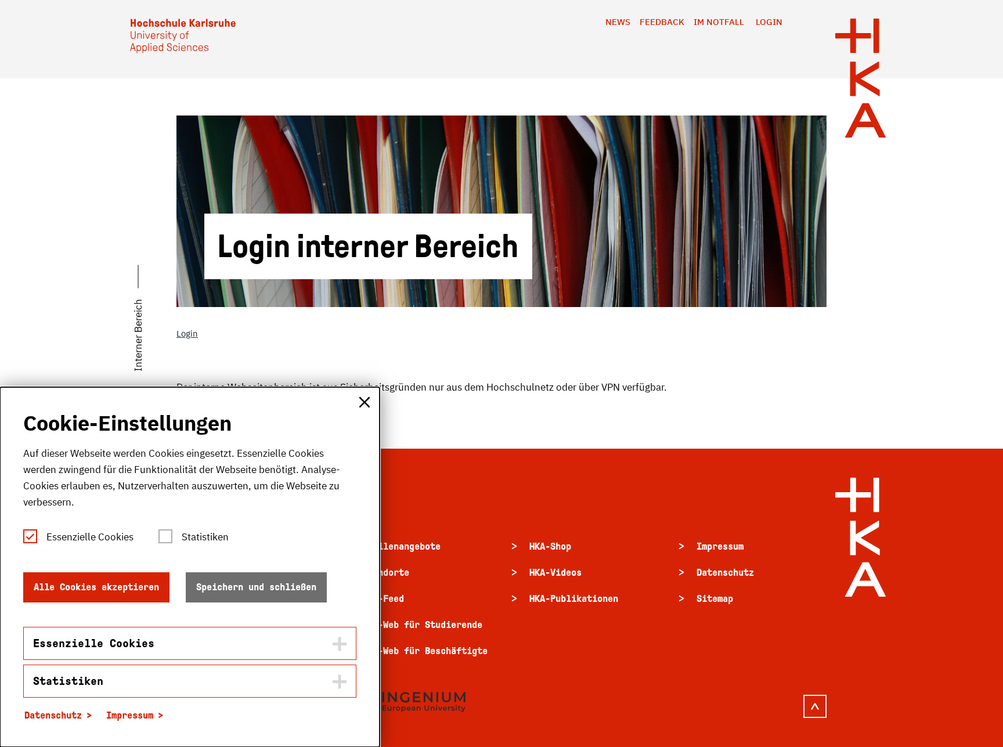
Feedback (662, 21)
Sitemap (715, 598)
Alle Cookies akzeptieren (96, 587)
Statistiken (205, 537)
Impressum (720, 546)
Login (769, 21)
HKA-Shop (550, 546)
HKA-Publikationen (573, 598)
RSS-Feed (383, 598)
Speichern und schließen (256, 587)
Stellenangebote (401, 546)
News (617, 21)
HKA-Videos (555, 572)
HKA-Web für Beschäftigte (425, 650)
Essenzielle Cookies (90, 537)
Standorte (385, 572)
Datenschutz (725, 572)
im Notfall (719, 21)
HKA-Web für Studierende (422, 624)
